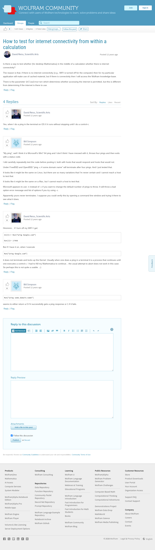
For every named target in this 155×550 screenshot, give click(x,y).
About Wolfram (132, 513)
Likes (110, 102)
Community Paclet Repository (43, 496)
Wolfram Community (74, 522)
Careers (128, 517)
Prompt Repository (43, 506)
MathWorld (100, 514)
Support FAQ (130, 497)
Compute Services (13, 486)
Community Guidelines (30, 455)
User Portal (130, 482)
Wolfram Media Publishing (106, 522)
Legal (122, 538)
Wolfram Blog (71, 526)
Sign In (145, 8)
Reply (6, 90)
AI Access (9, 482)
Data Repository (42, 487)
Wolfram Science (102, 518)
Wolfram (114, 538)
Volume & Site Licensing (15, 524)
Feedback (152, 263)
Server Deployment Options (17, 528)
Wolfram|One (11, 474)
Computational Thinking (106, 495)
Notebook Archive (43, 519)
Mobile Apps (10, 507)
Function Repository (44, 491)
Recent (117, 102)
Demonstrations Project (105, 506)
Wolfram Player (12, 518)
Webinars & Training (74, 485)
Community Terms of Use (81, 455)
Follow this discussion (23, 436)
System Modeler (12, 490)
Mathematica (10, 478)
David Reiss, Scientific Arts (25, 54)
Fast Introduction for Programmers (74, 504)
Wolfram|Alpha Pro (13, 503)
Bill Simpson (30, 141)
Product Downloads (134, 478)
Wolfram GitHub (42, 523)
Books (68, 516)
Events (128, 525)
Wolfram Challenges (104, 485)
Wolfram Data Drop (103, 510)
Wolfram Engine (12, 514)
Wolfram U (69, 474)
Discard (27, 440)
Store (127, 474)
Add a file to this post (24, 427)
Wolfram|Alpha (101, 474)
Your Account (131, 486)
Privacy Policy (134, 538)
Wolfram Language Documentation (73, 480)
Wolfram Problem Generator (103, 480)
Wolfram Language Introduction (73, 497)
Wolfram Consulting (44, 474)
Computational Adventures (107, 499)
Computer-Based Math (105, 491)
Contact (128, 521)
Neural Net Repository (45, 502)
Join (131, 8)
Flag (12, 90)
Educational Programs (75, 489)
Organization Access (134, 490)
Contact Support (132, 501)
